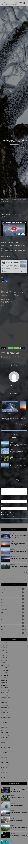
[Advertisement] (14, 329)
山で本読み (12, 626)
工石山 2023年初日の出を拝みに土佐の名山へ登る (18, 544)
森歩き (12, 605)
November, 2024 (4, 642)
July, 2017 (3, 752)
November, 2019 (4, 695)
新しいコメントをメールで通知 (8, 512)
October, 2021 (4, 655)
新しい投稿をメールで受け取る (8, 514)
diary (12, 595)
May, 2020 (3, 682)
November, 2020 (4, 670)
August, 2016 (3, 777)
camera (12, 622)
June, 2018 (3, 725)
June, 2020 (3, 680)
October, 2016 (4, 772)
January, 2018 (4, 737)
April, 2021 (3, 662)
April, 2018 (3, 730)
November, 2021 (4, 652)
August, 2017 (3, 750)
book (12, 612)
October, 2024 (4, 645)
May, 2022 (3, 647)
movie (8, 352)
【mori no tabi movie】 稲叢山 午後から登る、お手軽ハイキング (6, 301)
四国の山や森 (12, 589)
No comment (21, 356)
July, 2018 (3, 722)
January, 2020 (4, 692)
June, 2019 (3, 700)
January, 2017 (4, 767)
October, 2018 (4, 715)
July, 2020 (3, 677)
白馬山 (17, 352)
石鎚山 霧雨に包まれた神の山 (17, 805)
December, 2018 (4, 712)
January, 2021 (4, 667)
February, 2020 (4, 690)
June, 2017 (3, 755)
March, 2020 (3, 687)
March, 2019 (3, 705)
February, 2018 (4, 735)
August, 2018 (3, 720)
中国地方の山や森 (12, 609)
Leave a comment (6, 357)
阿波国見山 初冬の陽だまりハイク (18, 551)
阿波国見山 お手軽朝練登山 (16, 820)
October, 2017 (4, 745)
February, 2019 (4, 707)
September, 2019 (4, 697)
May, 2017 (3, 757)
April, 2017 (3, 759)
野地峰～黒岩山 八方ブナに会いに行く (18, 798)
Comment (3, 486)
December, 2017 (4, 740)
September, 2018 (4, 717)
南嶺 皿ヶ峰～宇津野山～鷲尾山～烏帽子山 (18, 828)
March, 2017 (3, 762)
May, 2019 (3, 702)
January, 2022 (4, 650)
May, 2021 (3, 660)
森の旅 (5, 2)
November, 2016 (4, 769)
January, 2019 (4, 710)
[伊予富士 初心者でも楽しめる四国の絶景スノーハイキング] (10, 406)
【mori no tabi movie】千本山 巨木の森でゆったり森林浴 (20, 292)
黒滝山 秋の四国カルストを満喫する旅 (18, 559)
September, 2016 (4, 774)
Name (2, 497)
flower (12, 592)
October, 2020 (4, 672)
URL (2, 505)
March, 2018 (3, 732)
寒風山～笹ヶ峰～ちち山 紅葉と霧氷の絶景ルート (18, 813)
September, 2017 (4, 747)
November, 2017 (4, 742)
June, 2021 (3, 657)
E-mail (15, 497)
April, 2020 (3, 685)
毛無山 (12, 352)
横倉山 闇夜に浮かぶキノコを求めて (18, 835)
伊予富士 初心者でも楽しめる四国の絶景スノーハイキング (18, 536)
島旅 (12, 629)
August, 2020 (3, 675)
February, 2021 (4, 665)
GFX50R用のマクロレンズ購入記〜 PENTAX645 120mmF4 (18, 790)
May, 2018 (3, 727)
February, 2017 (4, 764)
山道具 (12, 632)
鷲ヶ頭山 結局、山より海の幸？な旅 (18, 566)
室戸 (12, 616)
